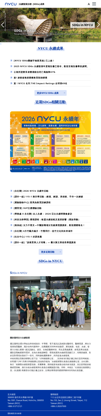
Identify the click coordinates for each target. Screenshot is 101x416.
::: (0, 43)
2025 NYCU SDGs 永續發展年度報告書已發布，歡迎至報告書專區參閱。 (51, 66)
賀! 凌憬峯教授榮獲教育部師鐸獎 (30, 77)
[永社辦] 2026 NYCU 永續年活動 (31, 190)
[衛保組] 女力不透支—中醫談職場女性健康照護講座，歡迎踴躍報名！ (49, 225)
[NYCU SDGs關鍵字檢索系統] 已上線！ (34, 60)
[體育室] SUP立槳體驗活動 (28, 208)
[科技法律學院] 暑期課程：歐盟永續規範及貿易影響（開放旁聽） (47, 219)
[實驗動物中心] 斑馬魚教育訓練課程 (32, 202)
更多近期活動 (47, 251)
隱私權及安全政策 (14, 413)
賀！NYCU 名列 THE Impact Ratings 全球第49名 (40, 83)
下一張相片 (3, 25)
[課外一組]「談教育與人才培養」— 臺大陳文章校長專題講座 (45, 242)
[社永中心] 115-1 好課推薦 (28, 236)
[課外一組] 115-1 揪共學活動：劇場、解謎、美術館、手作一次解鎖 (48, 196)
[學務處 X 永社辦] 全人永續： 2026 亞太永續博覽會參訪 (43, 213)
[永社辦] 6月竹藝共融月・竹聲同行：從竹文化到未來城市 (43, 231)
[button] (88, 4)
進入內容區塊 (6, 1)
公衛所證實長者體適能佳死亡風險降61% (34, 72)
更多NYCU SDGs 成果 (48, 92)
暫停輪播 (4, 12)
